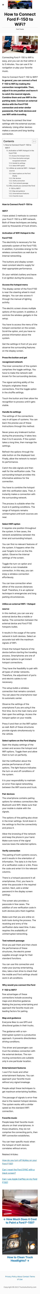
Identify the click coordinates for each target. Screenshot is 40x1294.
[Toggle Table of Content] (32, 141)
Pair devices (17, 178)
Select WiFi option (18, 166)
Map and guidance (18, 191)
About (19, 1277)
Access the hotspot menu (21, 156)
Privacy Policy (11, 1277)
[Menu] (3, 4)
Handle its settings (18, 163)
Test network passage (20, 183)
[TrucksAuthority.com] (20, 5)
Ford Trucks (20, 29)
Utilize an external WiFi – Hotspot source (22, 169)
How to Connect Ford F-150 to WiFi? (18, 146)
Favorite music (18, 196)
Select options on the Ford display (21, 175)
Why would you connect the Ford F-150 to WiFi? (22, 187)
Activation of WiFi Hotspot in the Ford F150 (21, 152)
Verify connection (19, 181)
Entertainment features (21, 193)
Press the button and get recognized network (20, 159)
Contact (26, 1277)
